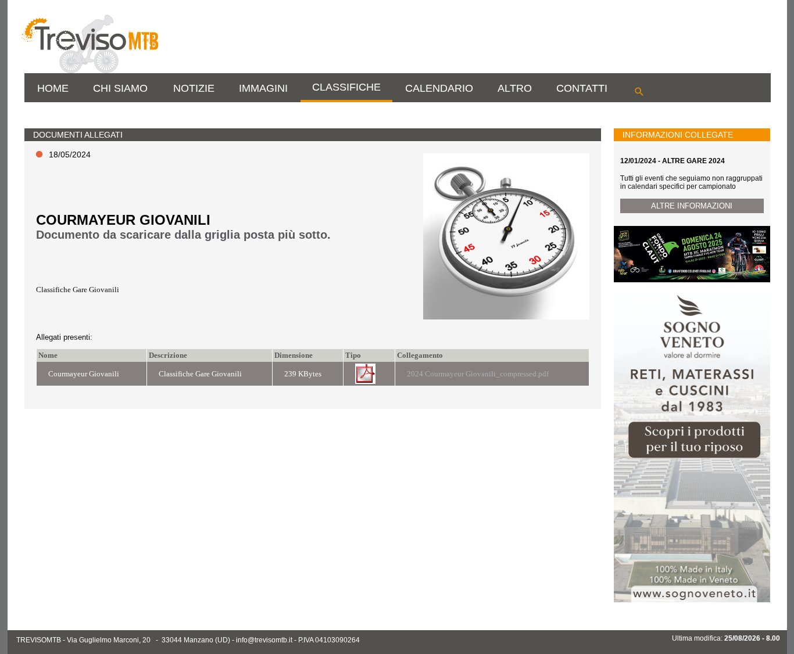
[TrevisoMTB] (89, 71)
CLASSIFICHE (346, 87)
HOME (53, 88)
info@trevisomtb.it (264, 640)
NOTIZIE (193, 88)
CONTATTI (581, 88)
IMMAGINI (263, 88)
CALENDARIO (439, 88)
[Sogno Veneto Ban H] (692, 600)
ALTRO (515, 88)
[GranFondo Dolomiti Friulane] (692, 280)
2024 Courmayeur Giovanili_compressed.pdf (478, 373)
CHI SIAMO (120, 88)
